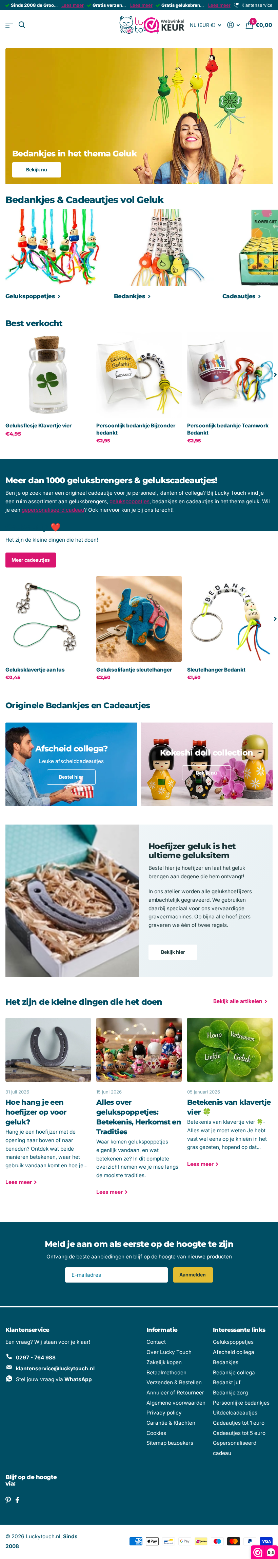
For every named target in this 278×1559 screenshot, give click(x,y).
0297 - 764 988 (36, 1357)
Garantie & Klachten (170, 1423)
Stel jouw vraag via (54, 1379)
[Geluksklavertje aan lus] (48, 619)
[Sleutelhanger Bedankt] (230, 619)
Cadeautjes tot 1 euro (238, 1423)
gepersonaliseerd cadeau (53, 510)
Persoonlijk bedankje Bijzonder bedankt (135, 429)
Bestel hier (71, 777)
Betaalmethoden (166, 1372)
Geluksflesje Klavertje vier (38, 425)
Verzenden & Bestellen (174, 1382)
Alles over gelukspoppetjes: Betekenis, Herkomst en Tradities (139, 1111)
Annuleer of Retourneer (175, 1392)
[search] (22, 25)
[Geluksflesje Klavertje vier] (48, 375)
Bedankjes (225, 1362)
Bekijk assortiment (9, 25)
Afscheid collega (233, 1352)
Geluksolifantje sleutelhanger (134, 669)
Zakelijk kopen (164, 1362)
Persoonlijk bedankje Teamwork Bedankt (228, 429)
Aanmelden (193, 1274)
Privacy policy (164, 1412)
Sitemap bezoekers (169, 1443)
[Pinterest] (8, 1500)
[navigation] (275, 375)
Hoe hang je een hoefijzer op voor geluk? (48, 1106)
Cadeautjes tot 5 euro (239, 1433)
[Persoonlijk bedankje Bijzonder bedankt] (139, 375)
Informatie (162, 1329)
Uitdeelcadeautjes (235, 1412)
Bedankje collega (234, 1372)
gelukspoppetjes (130, 501)
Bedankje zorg (230, 1392)
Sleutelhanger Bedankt (216, 669)
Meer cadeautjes (31, 560)
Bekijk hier (173, 952)
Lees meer (72, 5)
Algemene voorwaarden (175, 1403)
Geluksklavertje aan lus (35, 669)
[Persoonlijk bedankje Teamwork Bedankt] (230, 375)
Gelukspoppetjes (233, 1342)
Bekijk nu (36, 169)
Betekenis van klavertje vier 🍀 (230, 1097)
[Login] (233, 25)
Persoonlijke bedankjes (241, 1403)
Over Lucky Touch (169, 1352)
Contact (156, 1342)
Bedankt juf (227, 1382)
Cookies (156, 1433)
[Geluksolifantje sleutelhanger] (139, 619)
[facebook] (17, 1500)
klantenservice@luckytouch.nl (55, 1368)
